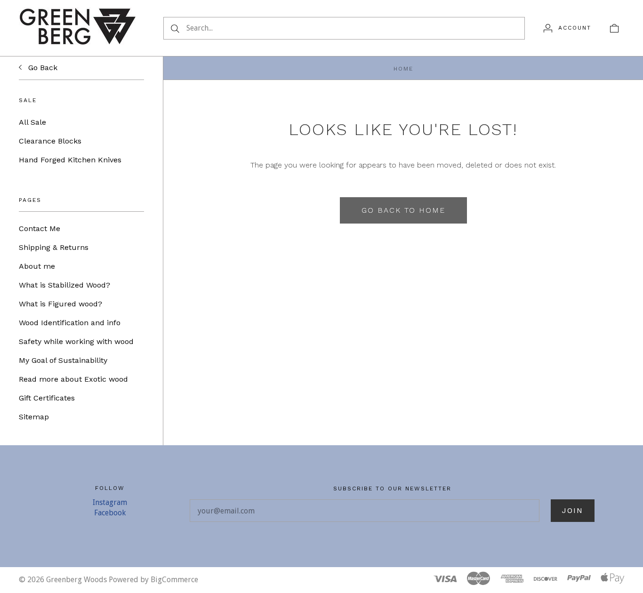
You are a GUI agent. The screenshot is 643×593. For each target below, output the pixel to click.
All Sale (32, 122)
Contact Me (39, 228)
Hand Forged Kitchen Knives (70, 159)
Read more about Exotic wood (73, 379)
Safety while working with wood (76, 341)
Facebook (110, 512)
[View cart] (614, 28)
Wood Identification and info (70, 322)
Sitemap (34, 416)
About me (37, 266)
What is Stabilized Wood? (64, 284)
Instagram (110, 502)
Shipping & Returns (53, 247)
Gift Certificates (47, 397)
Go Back (41, 67)
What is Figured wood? (60, 303)
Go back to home (403, 210)
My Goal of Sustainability (63, 360)
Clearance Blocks (50, 140)
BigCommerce (174, 579)
